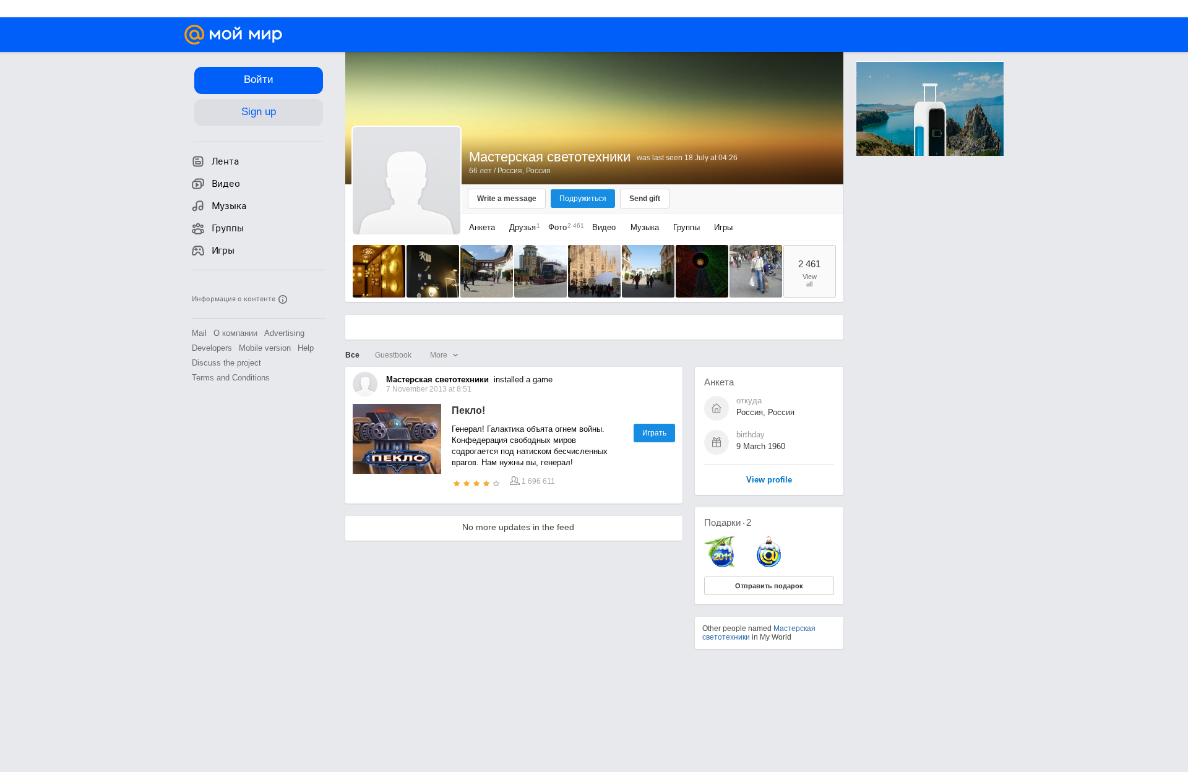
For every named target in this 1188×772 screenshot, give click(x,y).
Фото (563, 227)
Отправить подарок (769, 586)
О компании (235, 333)
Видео (605, 227)
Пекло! (468, 410)
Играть (654, 433)
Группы (686, 227)
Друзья (521, 227)
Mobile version (265, 348)
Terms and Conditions (231, 377)
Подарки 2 (727, 522)
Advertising (284, 333)
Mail (199, 333)
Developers (212, 348)
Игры (723, 227)
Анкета (482, 227)
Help (306, 348)
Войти (258, 79)
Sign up (258, 112)
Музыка (645, 227)
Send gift (644, 198)
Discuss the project (226, 362)
